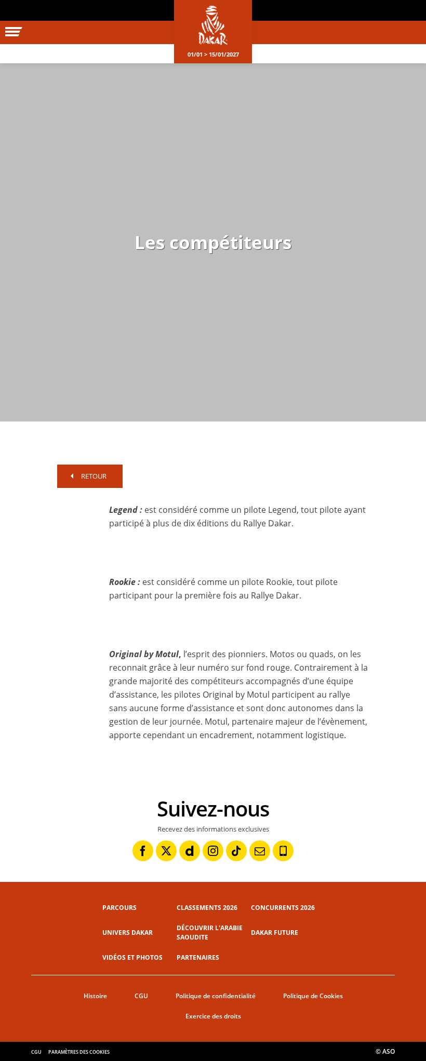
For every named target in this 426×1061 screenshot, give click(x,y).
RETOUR (93, 476)
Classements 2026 (207, 907)
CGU (141, 995)
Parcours (119, 907)
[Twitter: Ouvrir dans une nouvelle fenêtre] (166, 850)
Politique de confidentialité (216, 995)
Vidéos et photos (132, 957)
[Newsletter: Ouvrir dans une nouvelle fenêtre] (259, 850)
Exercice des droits (213, 1016)
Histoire (95, 995)
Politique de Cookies (313, 995)
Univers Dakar (127, 932)
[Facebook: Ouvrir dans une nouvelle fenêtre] (142, 850)
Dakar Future (274, 932)
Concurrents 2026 (283, 907)
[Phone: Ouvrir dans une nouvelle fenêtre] (283, 850)
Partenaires (198, 957)
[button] (78, 527)
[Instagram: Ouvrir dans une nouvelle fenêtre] (213, 850)
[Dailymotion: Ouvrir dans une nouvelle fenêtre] (189, 850)
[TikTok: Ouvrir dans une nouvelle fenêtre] (236, 850)
